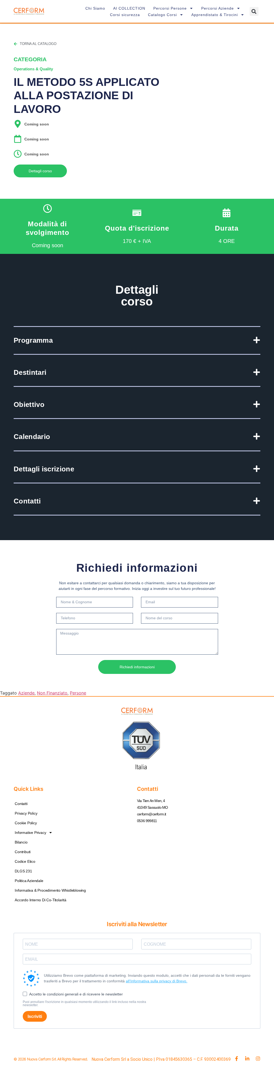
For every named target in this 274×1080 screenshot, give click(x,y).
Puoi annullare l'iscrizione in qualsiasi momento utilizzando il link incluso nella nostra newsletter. (84, 1003)
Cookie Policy (26, 823)
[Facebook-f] (236, 1058)
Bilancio (21, 842)
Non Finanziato (52, 693)
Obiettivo (29, 404)
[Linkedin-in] (247, 1058)
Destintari (30, 372)
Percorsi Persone (170, 8)
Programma (33, 340)
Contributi (23, 852)
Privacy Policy (26, 813)
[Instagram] (258, 1058)
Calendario (32, 437)
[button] (254, 11)
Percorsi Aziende (217, 8)
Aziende (26, 693)
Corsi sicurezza (125, 15)
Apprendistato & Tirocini (214, 15)
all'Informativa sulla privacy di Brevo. (156, 981)
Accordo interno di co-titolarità (40, 900)
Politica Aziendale (29, 881)
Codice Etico (25, 861)
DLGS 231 (23, 871)
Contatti (27, 501)
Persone (78, 693)
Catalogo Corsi (162, 15)
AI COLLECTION (129, 8)
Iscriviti (35, 1016)
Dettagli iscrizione (44, 469)
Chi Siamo (95, 8)
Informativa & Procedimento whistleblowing (50, 890)
